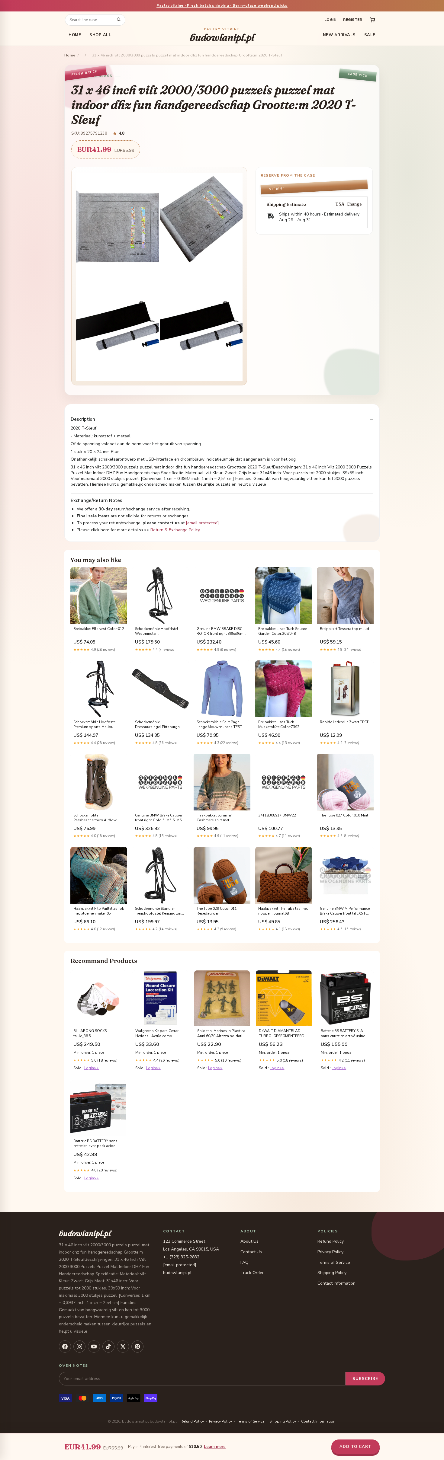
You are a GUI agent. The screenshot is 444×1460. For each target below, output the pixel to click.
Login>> (91, 1067)
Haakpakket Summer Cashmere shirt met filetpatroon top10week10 (219, 818)
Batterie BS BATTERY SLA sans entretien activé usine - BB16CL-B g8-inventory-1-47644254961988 (344, 1033)
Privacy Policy (330, 1252)
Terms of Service (333, 1262)
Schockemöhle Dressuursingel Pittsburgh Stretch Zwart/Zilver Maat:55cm (157, 725)
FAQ (244, 1262)
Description (83, 419)
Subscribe (365, 1379)
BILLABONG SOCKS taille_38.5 (90, 1033)
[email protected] (202, 523)
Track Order (252, 1273)
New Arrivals (339, 35)
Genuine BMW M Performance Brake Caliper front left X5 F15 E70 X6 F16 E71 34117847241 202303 (345, 911)
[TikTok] (108, 1346)
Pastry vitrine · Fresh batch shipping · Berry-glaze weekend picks (222, 5)
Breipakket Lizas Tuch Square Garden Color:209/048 (282, 631)
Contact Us (251, 1252)
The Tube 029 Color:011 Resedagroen (217, 911)
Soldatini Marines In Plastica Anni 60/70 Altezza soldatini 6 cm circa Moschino (221, 1033)
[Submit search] (118, 19)
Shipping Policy (331, 1273)
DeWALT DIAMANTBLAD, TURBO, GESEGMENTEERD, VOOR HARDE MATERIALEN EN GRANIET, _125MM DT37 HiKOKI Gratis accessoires (283, 1033)
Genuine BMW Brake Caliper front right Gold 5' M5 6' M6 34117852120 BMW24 (158, 818)
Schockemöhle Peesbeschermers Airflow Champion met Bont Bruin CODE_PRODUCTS (95, 818)
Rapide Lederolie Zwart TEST (344, 722)
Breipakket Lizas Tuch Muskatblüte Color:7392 (278, 724)
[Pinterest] (137, 1346)
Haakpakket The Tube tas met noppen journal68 (283, 911)
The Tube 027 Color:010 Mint (344, 815)
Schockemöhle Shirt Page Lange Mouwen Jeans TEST (219, 724)
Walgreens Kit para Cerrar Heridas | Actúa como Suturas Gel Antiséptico (157, 1033)
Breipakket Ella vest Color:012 (98, 628)
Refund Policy (330, 1241)
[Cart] (372, 20)
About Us (249, 1241)
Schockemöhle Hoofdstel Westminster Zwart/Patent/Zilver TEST (156, 631)
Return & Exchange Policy (175, 530)
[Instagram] (79, 1346)
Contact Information (336, 1283)
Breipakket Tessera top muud (344, 628)
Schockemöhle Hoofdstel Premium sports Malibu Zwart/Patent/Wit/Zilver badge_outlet (95, 725)
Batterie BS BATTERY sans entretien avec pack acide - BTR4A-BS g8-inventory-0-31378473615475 (96, 1144)
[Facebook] (65, 1346)
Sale (369, 35)
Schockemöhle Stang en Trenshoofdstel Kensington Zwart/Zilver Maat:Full (158, 911)
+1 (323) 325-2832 (181, 1257)
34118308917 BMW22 (277, 815)
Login (330, 19)
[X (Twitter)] (123, 1346)
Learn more (215, 1446)
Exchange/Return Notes (96, 500)
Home (75, 35)
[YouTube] (94, 1346)
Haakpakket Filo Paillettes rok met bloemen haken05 (98, 911)
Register (352, 19)
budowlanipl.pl (222, 35)
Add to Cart (355, 1446)
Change (354, 204)
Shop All (100, 35)
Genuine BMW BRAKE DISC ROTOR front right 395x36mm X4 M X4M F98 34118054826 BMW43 (222, 631)
